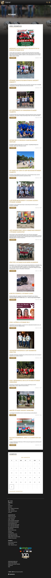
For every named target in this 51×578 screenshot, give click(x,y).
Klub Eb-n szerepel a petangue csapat (21, 293)
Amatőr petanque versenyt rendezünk (21, 410)
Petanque (10, 531)
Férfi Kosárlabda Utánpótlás (13, 520)
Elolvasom (13, 57)
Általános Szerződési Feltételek (14, 564)
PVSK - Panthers (11, 509)
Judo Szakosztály (11, 518)
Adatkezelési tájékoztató (13, 561)
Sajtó (9, 566)
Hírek (9, 504)
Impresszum (10, 565)
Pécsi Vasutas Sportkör (12, 542)
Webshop (10, 507)
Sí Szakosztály (11, 532)
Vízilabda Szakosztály (12, 538)
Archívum (10, 512)
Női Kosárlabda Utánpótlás (13, 522)
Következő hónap (19, 491)
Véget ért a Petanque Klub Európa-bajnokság (23, 262)
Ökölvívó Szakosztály (12, 530)
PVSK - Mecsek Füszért (12, 511)
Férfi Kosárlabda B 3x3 (12, 523)
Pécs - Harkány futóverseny (13, 508)
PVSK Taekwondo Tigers (12, 535)
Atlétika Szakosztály (12, 516)
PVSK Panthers (11, 543)
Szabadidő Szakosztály (12, 534)
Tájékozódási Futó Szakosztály (14, 536)
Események (10, 505)
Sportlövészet (10, 528)
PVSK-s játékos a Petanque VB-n (19, 322)
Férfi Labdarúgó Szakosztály (13, 524)
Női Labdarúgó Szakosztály (13, 527)
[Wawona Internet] (25, 574)
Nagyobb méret (12, 491)
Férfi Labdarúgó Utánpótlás (13, 526)
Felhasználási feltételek (12, 562)
